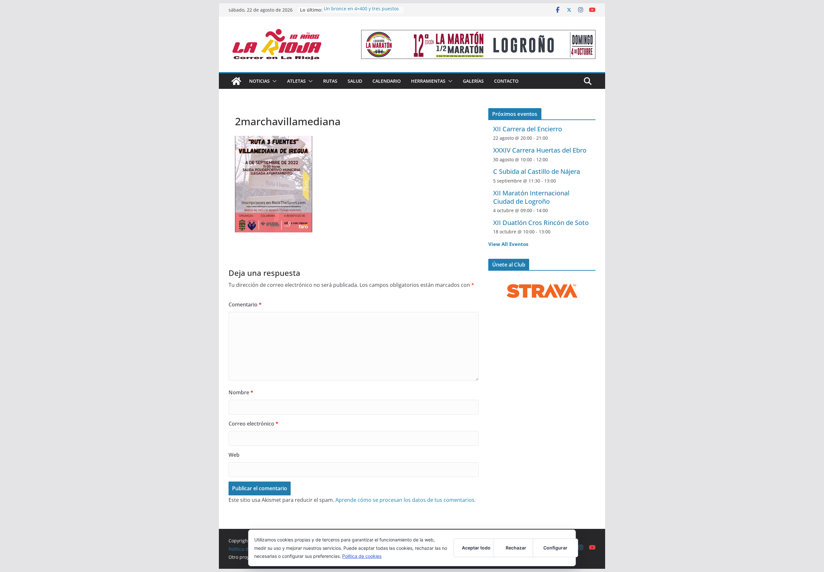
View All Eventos (508, 244)
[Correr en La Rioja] (236, 81)
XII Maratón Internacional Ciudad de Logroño (531, 197)
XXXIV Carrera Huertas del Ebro (539, 150)
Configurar (555, 547)
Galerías (473, 81)
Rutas (330, 81)
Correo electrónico (253, 423)
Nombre (241, 392)
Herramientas (428, 81)
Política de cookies (361, 556)
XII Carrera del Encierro (527, 129)
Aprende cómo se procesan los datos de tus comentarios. (405, 499)
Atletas (296, 81)
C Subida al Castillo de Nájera (536, 171)
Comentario (245, 304)
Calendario (386, 81)
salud (355, 81)
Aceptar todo (476, 547)
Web (234, 454)
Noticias (259, 81)
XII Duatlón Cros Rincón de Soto (541, 222)
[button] (273, 81)
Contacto (506, 81)
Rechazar (516, 547)
